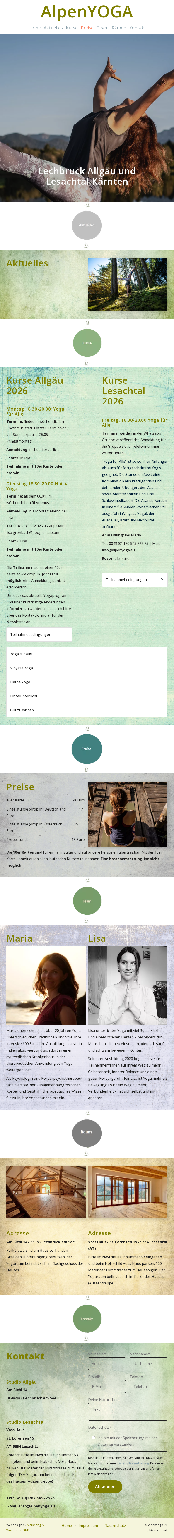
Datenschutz (115, 1525)
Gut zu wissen (23, 709)
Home (34, 28)
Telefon (136, 1376)
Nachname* (140, 1353)
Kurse (72, 28)
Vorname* (97, 1353)
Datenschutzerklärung (133, 1463)
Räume (119, 28)
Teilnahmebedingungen (31, 634)
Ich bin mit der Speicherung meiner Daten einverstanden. (127, 1441)
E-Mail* (94, 1376)
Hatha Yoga (21, 681)
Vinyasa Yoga (22, 667)
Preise (87, 28)
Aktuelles (53, 28)
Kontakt (137, 28)
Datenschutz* (100, 1427)
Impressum (88, 1525)
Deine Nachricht (102, 1399)
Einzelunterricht (24, 695)
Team (103, 28)
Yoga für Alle (22, 653)
